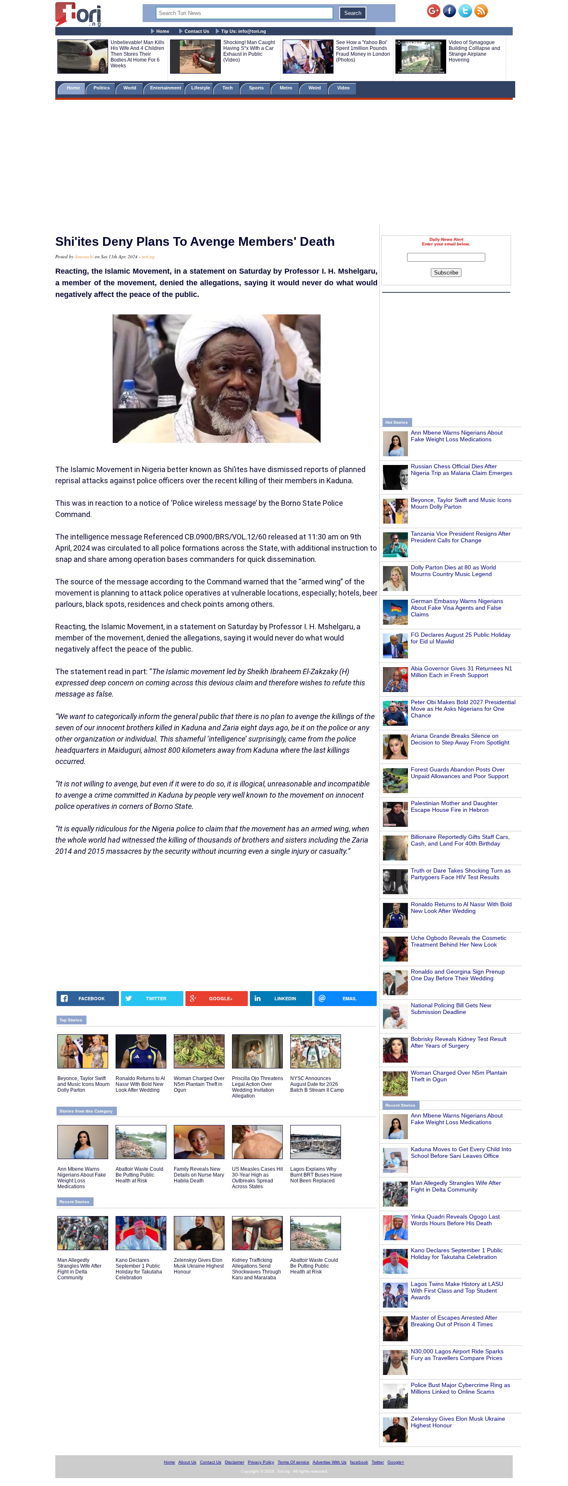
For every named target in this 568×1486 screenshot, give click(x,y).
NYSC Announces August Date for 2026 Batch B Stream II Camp (317, 1084)
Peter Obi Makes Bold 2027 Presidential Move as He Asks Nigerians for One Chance (463, 709)
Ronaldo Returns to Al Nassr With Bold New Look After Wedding (461, 907)
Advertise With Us (329, 1462)
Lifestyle (200, 87)
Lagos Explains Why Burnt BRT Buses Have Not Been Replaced (316, 1175)
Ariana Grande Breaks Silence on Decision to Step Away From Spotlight (460, 739)
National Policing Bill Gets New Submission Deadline (451, 1008)
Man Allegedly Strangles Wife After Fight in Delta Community (456, 1186)
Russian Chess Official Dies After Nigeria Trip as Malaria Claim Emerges (461, 469)
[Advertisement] (284, 163)
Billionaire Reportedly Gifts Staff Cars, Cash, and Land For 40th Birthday (460, 840)
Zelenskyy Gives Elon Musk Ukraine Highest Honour (199, 1266)
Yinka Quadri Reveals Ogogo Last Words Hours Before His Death (455, 1219)
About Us (187, 1462)
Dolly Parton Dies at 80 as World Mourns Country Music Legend (453, 570)
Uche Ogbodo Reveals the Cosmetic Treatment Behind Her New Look (458, 941)
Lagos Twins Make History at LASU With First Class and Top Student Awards (457, 1291)
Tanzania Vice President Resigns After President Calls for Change (461, 537)
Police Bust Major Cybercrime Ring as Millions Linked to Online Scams (460, 1388)
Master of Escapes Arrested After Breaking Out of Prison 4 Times (454, 1321)
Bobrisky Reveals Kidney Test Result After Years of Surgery (458, 1042)
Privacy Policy (261, 1462)
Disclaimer (234, 1462)
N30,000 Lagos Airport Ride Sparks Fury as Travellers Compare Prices (457, 1354)
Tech (228, 87)
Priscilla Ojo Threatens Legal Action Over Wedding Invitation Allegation (257, 1087)
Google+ (396, 1462)
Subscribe (446, 273)
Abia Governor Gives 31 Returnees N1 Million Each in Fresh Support (461, 671)
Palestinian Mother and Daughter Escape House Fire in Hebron (454, 806)
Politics (102, 87)
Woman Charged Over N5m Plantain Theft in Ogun (199, 1084)
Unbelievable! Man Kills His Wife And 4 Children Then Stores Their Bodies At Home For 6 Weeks (137, 54)
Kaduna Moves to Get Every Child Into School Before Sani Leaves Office (461, 1152)
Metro (287, 87)
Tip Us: (243, 31)
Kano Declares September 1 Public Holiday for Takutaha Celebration (457, 1253)
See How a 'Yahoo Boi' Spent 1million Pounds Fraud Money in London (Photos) (363, 51)
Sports (257, 87)
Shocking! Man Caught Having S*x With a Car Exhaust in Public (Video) (249, 51)
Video (344, 87)
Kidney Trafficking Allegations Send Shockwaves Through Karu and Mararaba (256, 1269)
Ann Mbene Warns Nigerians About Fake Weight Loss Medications (457, 436)
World (131, 87)
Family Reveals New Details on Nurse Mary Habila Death (199, 1175)
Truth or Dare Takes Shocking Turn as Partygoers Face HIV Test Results (461, 873)
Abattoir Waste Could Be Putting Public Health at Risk (139, 1175)
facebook (359, 1462)
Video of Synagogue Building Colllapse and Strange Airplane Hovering (474, 51)
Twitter (378, 1462)
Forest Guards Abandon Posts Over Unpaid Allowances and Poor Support (460, 772)
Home (162, 31)
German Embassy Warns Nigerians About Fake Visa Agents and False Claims (457, 608)
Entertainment (166, 87)
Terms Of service (293, 1462)
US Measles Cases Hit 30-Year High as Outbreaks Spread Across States (257, 1177)
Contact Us (197, 31)
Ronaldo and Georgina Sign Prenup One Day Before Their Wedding (458, 975)
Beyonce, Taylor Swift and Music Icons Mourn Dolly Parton (461, 503)
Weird (315, 87)
